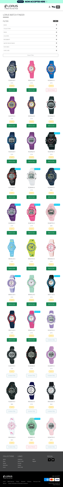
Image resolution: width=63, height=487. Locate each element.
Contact (19, 465)
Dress (4, 461)
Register (34, 461)
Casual (4, 463)
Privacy (17, 481)
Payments (23, 481)
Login (33, 459)
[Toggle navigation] (58, 7)
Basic (5, 25)
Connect (19, 463)
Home (4, 481)
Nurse (4, 467)
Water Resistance (9, 43)
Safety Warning (10, 481)
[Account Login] (50, 7)
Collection (7, 28)
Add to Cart (12, 90)
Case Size (6, 50)
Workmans (5, 465)
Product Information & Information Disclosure (18, 483)
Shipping (29, 481)
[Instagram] (49, 459)
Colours (6, 36)
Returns (4, 483)
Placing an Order (36, 481)
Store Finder (20, 467)
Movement (7, 39)
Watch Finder (20, 461)
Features (6, 47)
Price (5, 32)
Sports (4, 459)
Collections (20, 459)
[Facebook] (53, 459)
